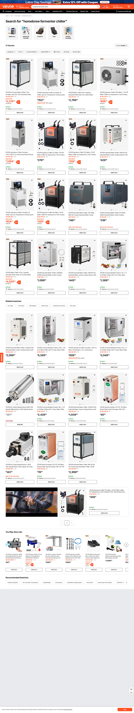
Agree (125, 709)
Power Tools (18, 15)
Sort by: (118, 45)
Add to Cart (20, 112)
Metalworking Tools (26, 15)
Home (7, 15)
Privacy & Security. (68, 709)
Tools (11, 15)
